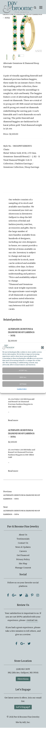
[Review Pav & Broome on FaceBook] (16, 643)
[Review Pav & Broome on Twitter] (29, 643)
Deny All (23, 377)
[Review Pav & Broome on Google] (22, 643)
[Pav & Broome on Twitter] (21, 595)
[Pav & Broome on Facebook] (8, 595)
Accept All (23, 370)
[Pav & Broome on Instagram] (38, 595)
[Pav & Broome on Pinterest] (32, 595)
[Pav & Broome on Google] (14, 595)
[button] (42, 347)
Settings (23, 384)
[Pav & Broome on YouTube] (26, 595)
